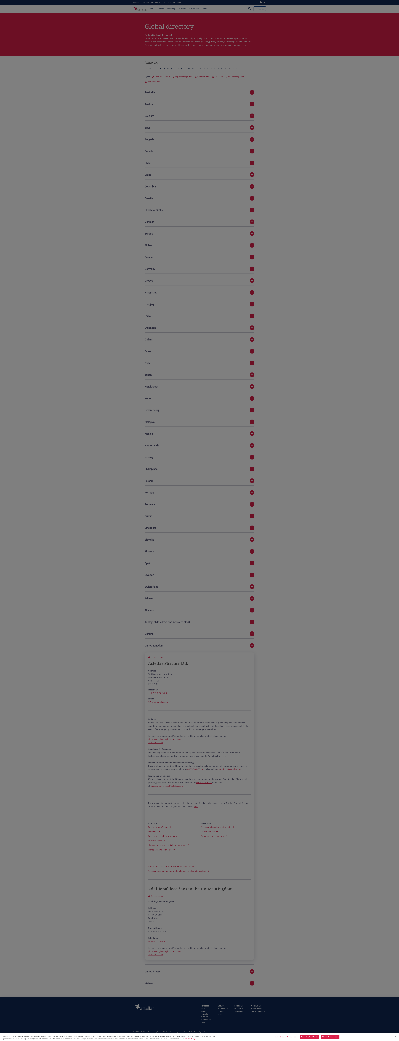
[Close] (395, 1037)
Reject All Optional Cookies (309, 1037)
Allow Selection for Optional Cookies (286, 1037)
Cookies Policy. (190, 1039)
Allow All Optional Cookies (330, 1037)
